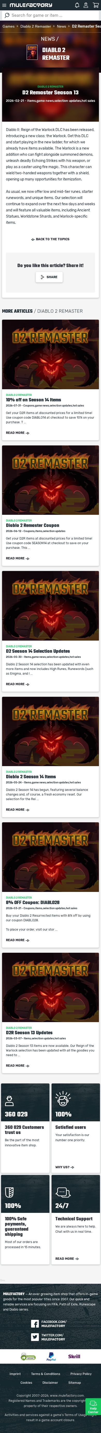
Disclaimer (50, 1382)
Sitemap (74, 1382)
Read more (15, 432)
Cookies (26, 1382)
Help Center (93, 1410)
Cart (96, 5)
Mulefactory (31, 5)
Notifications (77, 5)
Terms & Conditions (45, 1374)
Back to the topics (52, 239)
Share (52, 277)
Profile (86, 5)
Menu (4, 5)
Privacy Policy (81, 1374)
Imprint (15, 1374)
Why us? (62, 1167)
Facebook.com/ (54, 1324)
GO (7, 15)
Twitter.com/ (53, 1337)
